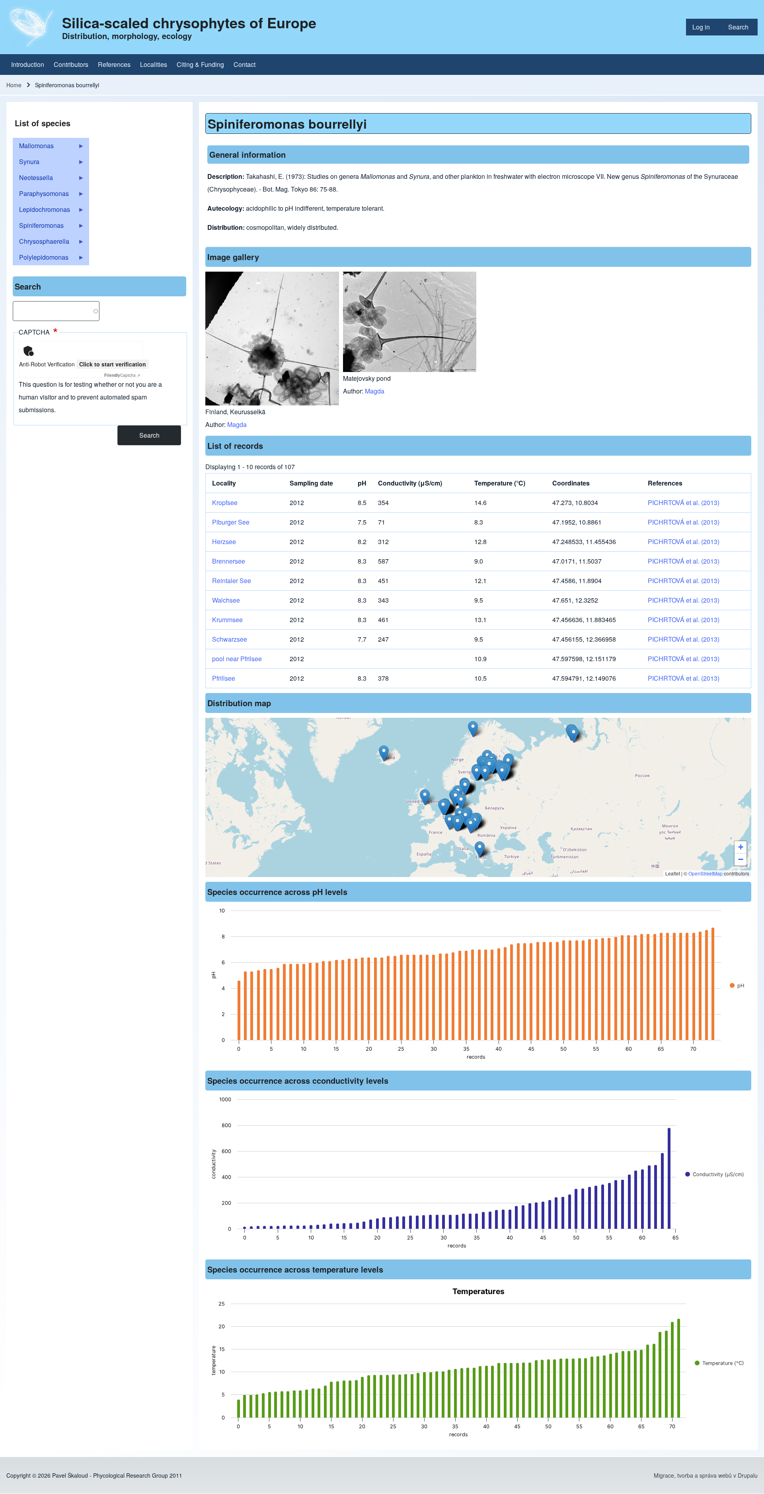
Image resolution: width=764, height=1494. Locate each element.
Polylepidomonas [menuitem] (40, 259)
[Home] (31, 27)
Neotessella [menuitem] (33, 179)
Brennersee (228, 561)
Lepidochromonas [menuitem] (41, 211)
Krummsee (227, 619)
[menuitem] (704, 27)
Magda (237, 424)
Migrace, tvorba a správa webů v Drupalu (706, 1475)
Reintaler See (231, 580)
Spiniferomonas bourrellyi (287, 123)
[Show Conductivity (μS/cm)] (714, 1174)
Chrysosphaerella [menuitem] (41, 243)
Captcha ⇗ (122, 375)
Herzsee (224, 541)
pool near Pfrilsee (237, 658)
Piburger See (230, 522)
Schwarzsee (229, 639)
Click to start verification (112, 364)
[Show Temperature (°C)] (719, 1363)
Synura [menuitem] (26, 163)
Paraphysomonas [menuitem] (41, 195)
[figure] (478, 986)
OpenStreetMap (705, 873)
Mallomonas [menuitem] (33, 147)
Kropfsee (225, 502)
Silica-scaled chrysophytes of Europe (189, 22)
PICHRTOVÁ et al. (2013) (683, 502)
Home (13, 85)
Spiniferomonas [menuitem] (38, 227)
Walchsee (226, 600)
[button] (457, 823)
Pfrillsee (223, 678)
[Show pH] (737, 986)
